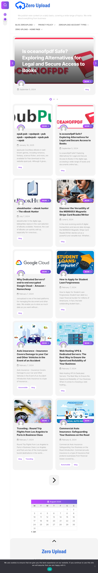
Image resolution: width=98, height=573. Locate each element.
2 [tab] (54, 99)
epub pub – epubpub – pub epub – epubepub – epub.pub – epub (33, 137)
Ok (49, 569)
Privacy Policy (45, 25)
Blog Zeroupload (24, 25)
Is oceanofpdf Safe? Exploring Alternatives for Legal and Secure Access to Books (50, 39)
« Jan (33, 532)
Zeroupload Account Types (72, 25)
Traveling (29, 459)
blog (87, 89)
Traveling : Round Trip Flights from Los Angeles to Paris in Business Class (32, 431)
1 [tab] (51, 99)
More (87, 81)
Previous (12, 63)
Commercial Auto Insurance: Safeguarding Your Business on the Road (74, 431)
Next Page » (54, 480)
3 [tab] (57, 99)
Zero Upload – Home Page (27, 29)
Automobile (23, 387)
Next (95, 63)
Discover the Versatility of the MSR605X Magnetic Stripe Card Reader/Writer (74, 211)
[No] (95, 566)
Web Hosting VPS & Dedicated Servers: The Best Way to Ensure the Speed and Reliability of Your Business (72, 357)
